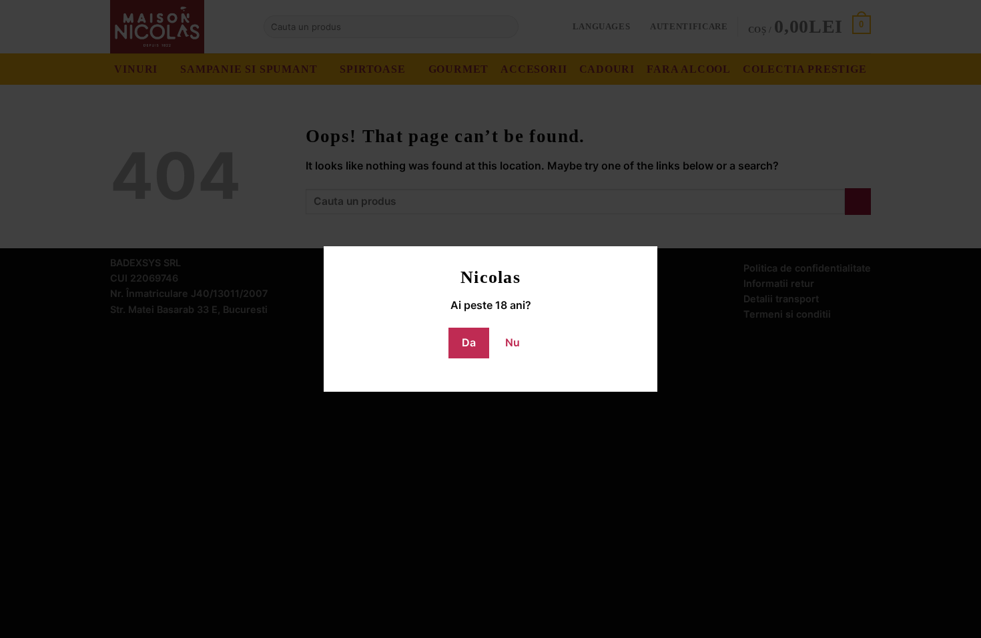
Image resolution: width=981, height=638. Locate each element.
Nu (512, 342)
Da (469, 342)
